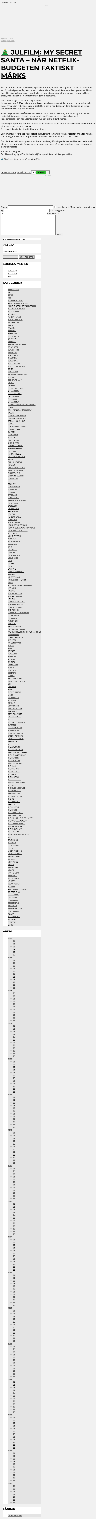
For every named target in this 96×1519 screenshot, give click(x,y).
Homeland (12, 520)
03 (14, 946)
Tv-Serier (12, 843)
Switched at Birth (16, 739)
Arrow (11, 325)
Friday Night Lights (16, 468)
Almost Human (14, 317)
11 (14, 985)
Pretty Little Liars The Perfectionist (24, 632)
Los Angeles (13, 558)
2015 (10, 1308)
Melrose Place (14, 577)
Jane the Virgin (14, 536)
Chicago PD (13, 399)
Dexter (11, 424)
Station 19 (12, 711)
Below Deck (13, 347)
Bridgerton (13, 372)
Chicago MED (13, 396)
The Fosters (13, 777)
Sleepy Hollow (14, 692)
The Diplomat (14, 771)
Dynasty (11, 432)
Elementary (13, 435)
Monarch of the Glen (17, 580)
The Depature (13, 769)
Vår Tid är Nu (13, 873)
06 (14, 955)
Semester (12, 670)
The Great (12, 785)
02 (14, 944)
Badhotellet (13, 336)
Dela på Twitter (24, 172)
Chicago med (13, 402)
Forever (11, 465)
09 (14, 979)
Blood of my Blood (16, 366)
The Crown (12, 766)
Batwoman (12, 339)
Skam (10, 689)
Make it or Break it (16, 572)
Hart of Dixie (13, 509)
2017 (10, 1237)
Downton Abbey (15, 429)
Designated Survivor (17, 415)
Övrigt (11, 925)
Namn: (4, 207)
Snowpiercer (13, 698)
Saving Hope (13, 665)
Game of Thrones (15, 470)
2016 (10, 1272)
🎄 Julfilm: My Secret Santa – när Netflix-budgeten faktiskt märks (41, 64)
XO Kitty (11, 881)
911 (9, 298)
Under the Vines (15, 854)
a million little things (18, 889)
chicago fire (13, 895)
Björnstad (12, 352)
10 (14, 982)
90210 (10, 295)
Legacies (11, 552)
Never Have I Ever (15, 593)
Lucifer (11, 563)
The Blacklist (14, 758)
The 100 (11, 744)
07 (14, 1007)
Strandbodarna (15, 1516)
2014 (10, 1344)
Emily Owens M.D (15, 440)
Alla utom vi (13, 311)
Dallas (11, 413)
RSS (9, 276)
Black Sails (13, 355)
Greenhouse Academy (17, 500)
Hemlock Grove (14, 517)
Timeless (12, 837)
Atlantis (12, 328)
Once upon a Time (15, 607)
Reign (10, 648)
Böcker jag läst (15, 380)
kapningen (12, 906)
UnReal (11, 848)
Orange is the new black (18, 613)
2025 (10, 957)
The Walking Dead (15, 826)
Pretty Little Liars (16, 629)
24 (9, 292)
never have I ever (15, 908)
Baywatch (12, 342)
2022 (10, 1059)
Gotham (11, 492)
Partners (12, 624)
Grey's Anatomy (15, 503)
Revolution (13, 654)
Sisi (9, 684)
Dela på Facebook (8, 172)
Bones (10, 369)
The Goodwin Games (16, 782)
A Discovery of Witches (18, 303)
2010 (10, 1483)
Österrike (12, 922)
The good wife (14, 832)
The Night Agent (15, 796)
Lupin (10, 566)
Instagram (12, 273)
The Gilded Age (14, 780)
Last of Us (12, 550)
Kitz (10, 547)
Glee (10, 481)
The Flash (12, 774)
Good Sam (12, 484)
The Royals (12, 810)
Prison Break (13, 635)
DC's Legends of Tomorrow (20, 410)
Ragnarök (12, 640)
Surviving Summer (15, 733)
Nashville (12, 588)
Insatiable (12, 533)
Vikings (11, 865)
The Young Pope (15, 829)
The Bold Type (14, 761)
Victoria (11, 859)
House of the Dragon (17, 525)
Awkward (12, 331)
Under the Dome (15, 851)
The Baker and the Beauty (19, 752)
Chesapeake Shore (15, 388)
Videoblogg (13, 862)
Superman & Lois (15, 728)
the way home (14, 917)
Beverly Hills (13, 350)
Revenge (11, 651)
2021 (10, 1094)
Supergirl (12, 725)
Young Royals (14, 884)
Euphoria (12, 451)
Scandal (11, 667)
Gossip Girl (13, 489)
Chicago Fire (13, 391)
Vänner (11, 870)
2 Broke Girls (13, 290)
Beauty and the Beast (17, 344)
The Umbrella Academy (17, 821)
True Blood (13, 840)
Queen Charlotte (15, 637)
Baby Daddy (13, 333)
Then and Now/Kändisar (18, 834)
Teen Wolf (12, 741)
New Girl (11, 599)
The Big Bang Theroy (17, 755)
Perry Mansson (14, 626)
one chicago (13, 911)
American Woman (15, 320)
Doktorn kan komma (17, 426)
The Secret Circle (15, 813)
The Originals (14, 802)
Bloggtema (13, 361)
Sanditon (12, 662)
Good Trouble (14, 487)
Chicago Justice (15, 394)
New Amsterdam (15, 596)
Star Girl (12, 703)
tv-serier (12, 919)
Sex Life (11, 676)
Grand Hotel (13, 498)
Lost (10, 561)
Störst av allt (14, 717)
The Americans (14, 747)
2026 (10, 938)
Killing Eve (12, 544)
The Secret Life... (15, 815)
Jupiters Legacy (14, 541)
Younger (11, 886)
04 (14, 949)
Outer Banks (13, 615)
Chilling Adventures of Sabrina (22, 405)
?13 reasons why (15, 300)
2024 (10, 990)
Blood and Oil (14, 363)
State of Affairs (15, 708)
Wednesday (12, 876)
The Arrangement (15, 750)
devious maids (14, 900)
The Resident (13, 807)
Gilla (42, 172)
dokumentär (13, 903)
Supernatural (14, 730)
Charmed (11, 385)
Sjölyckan (12, 687)
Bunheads (12, 377)
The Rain (11, 804)
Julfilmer (10, 41)
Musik (10, 583)
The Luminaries (14, 791)
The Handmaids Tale (16, 788)
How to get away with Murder (21, 528)
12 (14, 988)
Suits (10, 719)
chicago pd (13, 897)
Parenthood (13, 621)
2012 (10, 1415)
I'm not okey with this (18, 530)
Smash (10, 695)
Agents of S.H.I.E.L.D (16, 309)
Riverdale (12, 656)
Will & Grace (13, 878)
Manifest (12, 574)
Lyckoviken (12, 569)
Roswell (11, 659)
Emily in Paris (13, 443)
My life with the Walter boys (21, 585)
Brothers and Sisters (17, 374)
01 (14, 941)
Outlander (12, 618)
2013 (10, 1379)
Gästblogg (12, 506)
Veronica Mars (14, 856)
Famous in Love (14, 454)
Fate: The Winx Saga (16, 457)
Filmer (3, 41)
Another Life (13, 322)
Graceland (12, 495)
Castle (11, 383)
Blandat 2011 (13, 358)
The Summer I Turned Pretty (20, 818)
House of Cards (15, 522)
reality (11, 914)
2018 (10, 1201)
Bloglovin (12, 271)
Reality (11, 645)
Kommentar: (53, 213)
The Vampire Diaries (16, 823)
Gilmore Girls (14, 473)
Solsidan (12, 700)
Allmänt (11, 314)
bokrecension (14, 892)
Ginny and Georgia (16, 476)
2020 (10, 1130)
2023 (10, 1023)
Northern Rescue (15, 604)
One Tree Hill (13, 610)
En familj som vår (15, 446)
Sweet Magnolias (15, 736)
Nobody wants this (16, 602)
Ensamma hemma (15, 448)
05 (14, 952)
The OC (11, 799)
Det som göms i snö (16, 421)
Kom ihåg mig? (64, 207)
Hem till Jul (13, 514)
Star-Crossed (14, 706)
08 (14, 977)
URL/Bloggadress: (58, 210)
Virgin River (13, 867)
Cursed (11, 407)
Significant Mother (16, 681)
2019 (10, 1166)
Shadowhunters (15, 678)
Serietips (12, 673)
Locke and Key (14, 555)
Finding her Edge (15, 462)
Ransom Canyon (15, 643)
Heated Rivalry (14, 511)
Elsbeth (11, 437)
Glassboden (13, 478)
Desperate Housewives (17, 418)
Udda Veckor (13, 845)
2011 (10, 1450)
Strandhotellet (15, 714)
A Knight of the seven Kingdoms (22, 306)
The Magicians (14, 793)
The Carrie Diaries (15, 763)
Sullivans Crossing (16, 722)
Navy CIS (11, 591)
